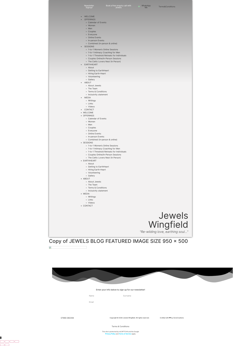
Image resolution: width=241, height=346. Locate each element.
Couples (92, 31)
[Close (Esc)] (17, 341)
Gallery (91, 79)
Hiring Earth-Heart (97, 73)
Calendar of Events (97, 22)
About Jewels (94, 85)
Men (90, 28)
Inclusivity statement (98, 94)
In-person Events (96, 40)
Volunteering (94, 76)
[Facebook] (181, 5)
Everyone (92, 34)
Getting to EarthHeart (98, 70)
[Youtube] (186, 5)
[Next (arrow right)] (7, 345)
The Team (92, 88)
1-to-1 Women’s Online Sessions (103, 49)
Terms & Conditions (97, 91)
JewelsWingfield (168, 220)
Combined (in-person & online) (102, 43)
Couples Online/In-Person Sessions (104, 58)
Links (90, 103)
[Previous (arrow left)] (2, 345)
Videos (91, 106)
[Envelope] (183, 9)
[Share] (12, 341)
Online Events (94, 37)
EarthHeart (91, 64)
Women (91, 25)
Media (87, 97)
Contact (89, 109)
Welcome (89, 16)
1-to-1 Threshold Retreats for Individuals (107, 55)
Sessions (89, 46)
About (91, 67)
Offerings (89, 19)
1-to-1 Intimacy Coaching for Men (104, 52)
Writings (92, 100)
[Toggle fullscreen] (7, 341)
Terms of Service (124, 334)
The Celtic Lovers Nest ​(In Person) (104, 61)
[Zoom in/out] (2, 341)
